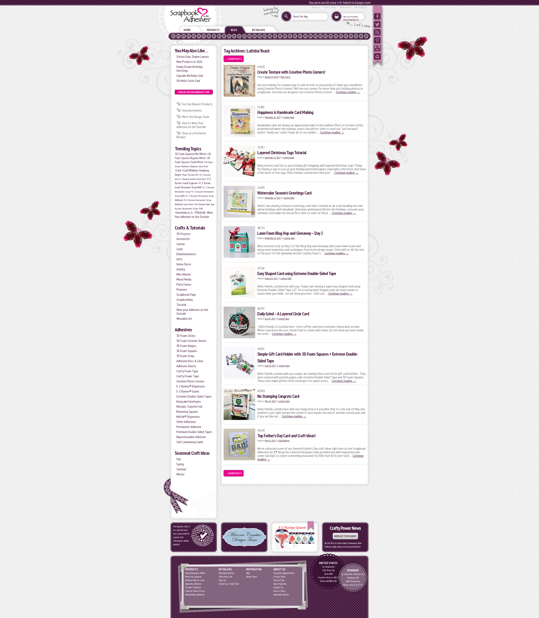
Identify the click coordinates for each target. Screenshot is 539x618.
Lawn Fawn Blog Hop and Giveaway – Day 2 (290, 233)
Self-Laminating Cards (189, 442)
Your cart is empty (350, 16)
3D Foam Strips (185, 356)
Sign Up (222, 580)
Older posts (233, 58)
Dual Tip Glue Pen (191, 174)
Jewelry (180, 269)
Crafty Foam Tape (187, 371)
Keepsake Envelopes (188, 401)
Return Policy (280, 590)
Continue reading (348, 92)
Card (178, 170)
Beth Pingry (285, 77)
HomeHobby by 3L (184, 213)
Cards (179, 249)
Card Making (190, 170)
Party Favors (183, 284)
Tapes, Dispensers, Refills (195, 573)
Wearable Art (184, 318)
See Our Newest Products (197, 104)
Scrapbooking (184, 299)
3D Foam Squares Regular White (193, 156)
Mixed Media (183, 279)
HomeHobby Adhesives (194, 594)
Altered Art (183, 239)
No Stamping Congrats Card (278, 396)
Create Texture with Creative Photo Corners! (291, 72)
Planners (181, 289)
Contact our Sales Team (229, 583)
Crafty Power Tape (187, 376)
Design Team (251, 576)
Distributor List (225, 576)
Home (187, 30)
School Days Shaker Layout (192, 56)
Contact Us (278, 587)
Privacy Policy (330, 7)
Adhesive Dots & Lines (189, 361)
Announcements (192, 110)
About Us (316, 7)
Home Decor (183, 264)
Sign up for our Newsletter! (193, 92)
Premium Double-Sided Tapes (194, 432)
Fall (178, 459)
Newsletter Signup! (345, 536)
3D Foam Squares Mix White (190, 154)
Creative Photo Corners (190, 381)
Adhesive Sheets (186, 366)
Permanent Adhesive (188, 427)
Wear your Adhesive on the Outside (192, 312)
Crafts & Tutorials (190, 227)
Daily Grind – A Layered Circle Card (283, 314)
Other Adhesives (186, 422)
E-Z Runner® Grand (187, 391)
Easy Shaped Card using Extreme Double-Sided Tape (296, 273)
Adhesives (183, 329)
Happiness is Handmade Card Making (285, 112)
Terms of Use (345, 7)
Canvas (180, 244)
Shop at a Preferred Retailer (191, 135)
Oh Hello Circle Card (188, 80)
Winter (180, 474)
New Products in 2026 (189, 61)
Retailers (258, 30)
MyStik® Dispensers (188, 416)
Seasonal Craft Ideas (192, 453)
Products (213, 30)
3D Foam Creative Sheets (191, 341)
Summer (181, 469)
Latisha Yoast (288, 117)
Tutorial (200, 212)
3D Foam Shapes (186, 346)
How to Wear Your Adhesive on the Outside (191, 125)
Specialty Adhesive (193, 583)
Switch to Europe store (356, 2)
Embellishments (186, 254)
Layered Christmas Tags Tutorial (281, 152)
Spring (180, 464)
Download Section (226, 573)
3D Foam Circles (185, 335)
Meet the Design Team (195, 117)
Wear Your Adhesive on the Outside (194, 214)
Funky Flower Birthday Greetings (189, 69)
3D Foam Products (193, 587)
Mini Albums (183, 274)
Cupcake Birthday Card (189, 75)
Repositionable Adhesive (191, 437)
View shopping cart (351, 19)
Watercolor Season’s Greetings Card (284, 193)
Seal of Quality (360, 7)
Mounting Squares (187, 411)
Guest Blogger (284, 440)
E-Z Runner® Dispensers (190, 386)
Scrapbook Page (186, 294)
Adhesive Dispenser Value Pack (195, 166)
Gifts (179, 259)
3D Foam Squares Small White (192, 160)
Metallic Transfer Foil (189, 406)
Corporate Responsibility (284, 573)
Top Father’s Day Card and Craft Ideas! (286, 436)
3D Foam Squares (186, 351)
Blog (234, 30)
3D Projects (183, 234)
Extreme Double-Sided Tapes (194, 396)
